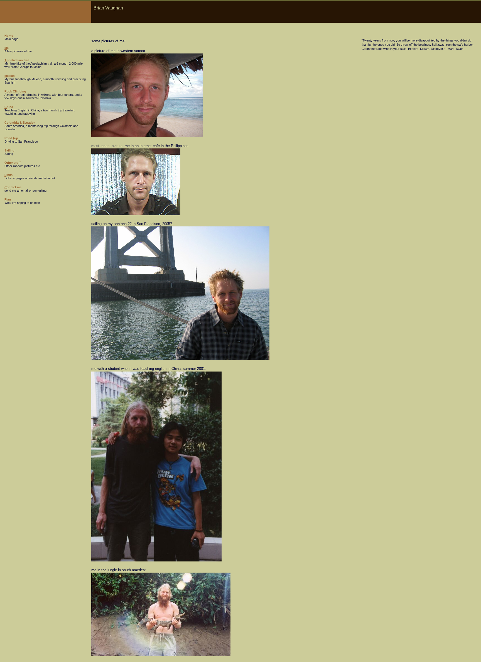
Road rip (11, 138)
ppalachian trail (16, 60)
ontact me (12, 187)
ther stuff (12, 162)
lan (7, 199)
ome (8, 35)
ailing (9, 150)
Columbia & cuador (19, 122)
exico (9, 75)
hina (8, 107)
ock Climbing (15, 91)
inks (8, 175)
